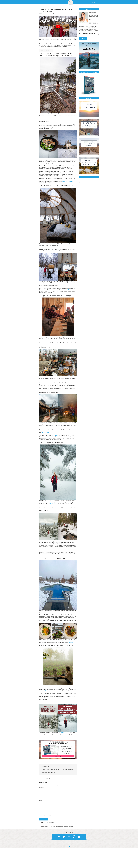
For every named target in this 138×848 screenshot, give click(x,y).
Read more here (48, 690)
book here (71, 642)
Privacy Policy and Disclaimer (76, 842)
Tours (75, 2)
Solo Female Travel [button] (61, 2)
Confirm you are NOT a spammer (47, 822)
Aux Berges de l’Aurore (46, 550)
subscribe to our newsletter (45, 815)
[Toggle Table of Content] (50, 50)
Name (40, 800)
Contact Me (64, 842)
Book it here (70, 289)
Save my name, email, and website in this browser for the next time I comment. (55, 813)
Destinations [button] (81, 2)
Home (57, 842)
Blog (48, 2)
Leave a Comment (53, 13)
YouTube (54, 2)
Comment (41, 787)
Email (40, 806)
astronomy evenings (52, 503)
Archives (68, 842)
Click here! (83, 38)
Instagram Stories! (89, 182)
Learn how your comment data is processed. (64, 826)
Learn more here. (49, 389)
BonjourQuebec (63, 732)
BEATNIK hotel (55, 435)
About (43, 2)
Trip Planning (90, 2)
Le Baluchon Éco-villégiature (67, 181)
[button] (94, 2)
